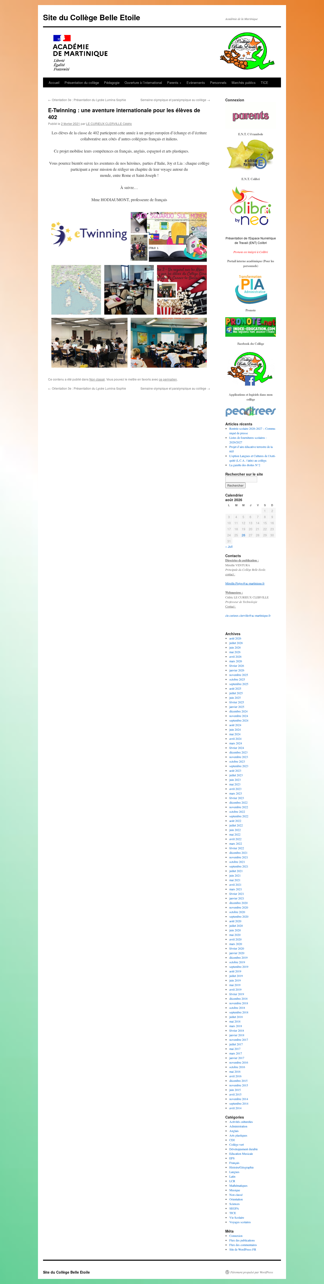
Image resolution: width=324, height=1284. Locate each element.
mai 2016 (234, 1071)
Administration (238, 1126)
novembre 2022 (238, 807)
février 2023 (236, 798)
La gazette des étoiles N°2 (244, 465)
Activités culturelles (241, 1122)
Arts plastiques (238, 1135)
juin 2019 (235, 980)
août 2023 (235, 770)
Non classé (97, 379)
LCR (232, 1181)
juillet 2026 (236, 643)
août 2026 (235, 638)
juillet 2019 (236, 976)
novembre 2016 (238, 1062)
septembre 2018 (238, 1012)
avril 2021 (235, 884)
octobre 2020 (237, 912)
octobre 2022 (237, 811)
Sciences (234, 1204)
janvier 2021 (236, 898)
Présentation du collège (82, 82)
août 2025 (235, 688)
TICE (264, 82)
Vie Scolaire (236, 1217)
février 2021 (236, 894)
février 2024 (236, 748)
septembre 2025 (238, 684)
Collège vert (236, 1144)
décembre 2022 (238, 802)
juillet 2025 (236, 693)
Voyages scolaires (240, 1222)
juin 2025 (235, 697)
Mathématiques (238, 1185)
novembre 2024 (238, 716)
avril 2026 (235, 656)
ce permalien (168, 379)
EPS (232, 1158)
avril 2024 (235, 739)
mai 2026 (234, 652)
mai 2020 (234, 935)
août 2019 (235, 971)
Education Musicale (241, 1153)
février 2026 (236, 666)
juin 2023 (235, 780)
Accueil (54, 82)
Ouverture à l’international (143, 82)
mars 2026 (235, 661)
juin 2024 (235, 729)
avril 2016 (235, 1076)
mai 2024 (234, 734)
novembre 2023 (238, 757)
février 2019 (236, 994)
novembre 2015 (238, 1085)
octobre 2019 (237, 962)
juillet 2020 (236, 925)
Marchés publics (244, 82)
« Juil (229, 546)
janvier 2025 (236, 707)
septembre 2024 (238, 720)
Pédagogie (111, 82)
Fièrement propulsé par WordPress (251, 1272)
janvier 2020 (236, 953)
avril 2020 (235, 939)
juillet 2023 (236, 775)
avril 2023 (235, 789)
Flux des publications (242, 1240)
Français (234, 1163)
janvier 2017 (236, 1058)
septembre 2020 (238, 916)
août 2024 (235, 725)
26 (243, 535)
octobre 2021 (237, 862)
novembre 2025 (238, 675)
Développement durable (243, 1149)
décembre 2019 (238, 957)
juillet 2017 (236, 1044)
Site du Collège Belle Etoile (91, 17)
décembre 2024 (238, 711)
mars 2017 (235, 1053)
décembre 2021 (238, 853)
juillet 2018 (236, 1017)
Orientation (236, 1199)
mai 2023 (234, 784)
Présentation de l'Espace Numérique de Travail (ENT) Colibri (251, 240)
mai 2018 (234, 1021)
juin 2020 (235, 930)
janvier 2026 (236, 670)
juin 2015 (235, 1090)
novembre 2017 (238, 1039)
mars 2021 (235, 889)
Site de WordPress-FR (242, 1249)
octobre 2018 (237, 1008)
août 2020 (235, 921)
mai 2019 (234, 985)
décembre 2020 (238, 903)
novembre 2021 (238, 857)
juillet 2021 (236, 871)
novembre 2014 (238, 1099)
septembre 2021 (238, 866)
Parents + (174, 82)
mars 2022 (235, 843)
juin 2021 (235, 875)
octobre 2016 (237, 1067)
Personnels (218, 82)
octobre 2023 (237, 761)
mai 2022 (234, 834)
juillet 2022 (236, 825)
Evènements (196, 82)
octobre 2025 (237, 679)
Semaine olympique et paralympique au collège (175, 100)
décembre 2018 (238, 998)
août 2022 (235, 821)
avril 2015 (235, 1094)
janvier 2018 (236, 1035)
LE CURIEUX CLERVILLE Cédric (109, 123)
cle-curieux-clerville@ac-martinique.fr (248, 615)
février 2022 (236, 848)
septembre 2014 (238, 1103)
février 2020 (236, 948)
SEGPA (234, 1208)
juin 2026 (235, 647)
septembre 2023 (238, 766)
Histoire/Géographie (241, 1167)
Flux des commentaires (243, 1245)
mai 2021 (234, 880)
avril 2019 (235, 989)
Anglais (234, 1131)
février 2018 (236, 1030)
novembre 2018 (238, 1003)
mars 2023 (235, 793)
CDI (232, 1140)
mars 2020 (235, 944)
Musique (234, 1190)
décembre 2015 (238, 1081)
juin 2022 (235, 830)
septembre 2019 (238, 967)
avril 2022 (235, 839)
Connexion (235, 1236)
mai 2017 (234, 1049)
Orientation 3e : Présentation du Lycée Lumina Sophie (87, 100)
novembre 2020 (238, 907)
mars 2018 (235, 1026)
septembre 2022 (238, 816)
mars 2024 (235, 743)
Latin (232, 1176)
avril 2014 (235, 1108)
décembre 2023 (238, 752)
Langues (234, 1172)
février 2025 (236, 702)
